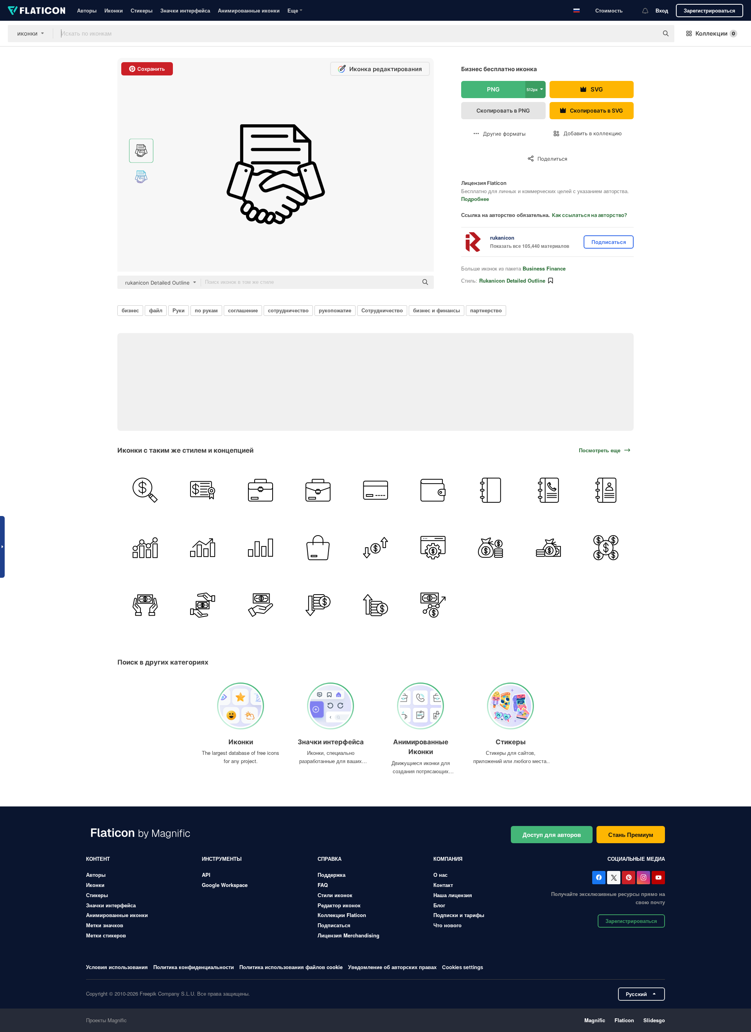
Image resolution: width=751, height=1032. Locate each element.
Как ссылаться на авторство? (589, 215)
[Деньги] (375, 547)
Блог (439, 905)
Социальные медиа (636, 858)
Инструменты (222, 858)
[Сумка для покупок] (318, 547)
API (206, 874)
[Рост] (433, 605)
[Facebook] (598, 877)
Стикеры (142, 10)
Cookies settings (462, 967)
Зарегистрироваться (709, 10)
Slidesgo (654, 1020)
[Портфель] (260, 490)
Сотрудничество (382, 310)
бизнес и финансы (436, 310)
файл (155, 310)
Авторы (87, 10)
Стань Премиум (630, 834)
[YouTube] (658, 877)
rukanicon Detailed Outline (512, 280)
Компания (447, 858)
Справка (329, 858)
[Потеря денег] (318, 605)
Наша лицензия (452, 895)
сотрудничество (288, 310)
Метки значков (104, 925)
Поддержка (331, 874)
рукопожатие (335, 310)
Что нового (447, 925)
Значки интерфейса (185, 10)
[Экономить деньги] (145, 605)
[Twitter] (613, 877)
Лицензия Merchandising (348, 935)
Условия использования (117, 967)
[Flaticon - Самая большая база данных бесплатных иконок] (36, 10)
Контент (98, 858)
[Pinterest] (628, 877)
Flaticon (624, 1020)
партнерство (486, 310)
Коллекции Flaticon (342, 915)
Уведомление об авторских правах (392, 967)
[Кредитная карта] (375, 490)
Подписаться (334, 925)
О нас (440, 874)
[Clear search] (648, 33)
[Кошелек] (433, 490)
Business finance (544, 268)
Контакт (443, 885)
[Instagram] (643, 877)
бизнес (130, 310)
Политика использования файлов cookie (291, 967)
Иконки (113, 10)
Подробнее (475, 198)
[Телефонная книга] (548, 490)
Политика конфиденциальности (193, 967)
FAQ (323, 885)
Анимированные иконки (249, 10)
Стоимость (609, 10)
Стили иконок (335, 895)
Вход (662, 10)
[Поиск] (145, 490)
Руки (178, 310)
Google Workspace (225, 885)
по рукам (206, 310)
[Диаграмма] (145, 547)
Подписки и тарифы (458, 915)
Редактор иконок (339, 905)
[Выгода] (375, 605)
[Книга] (490, 490)
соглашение (243, 310)
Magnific (594, 1020)
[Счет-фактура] (202, 490)
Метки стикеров (106, 935)
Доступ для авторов (552, 834)
